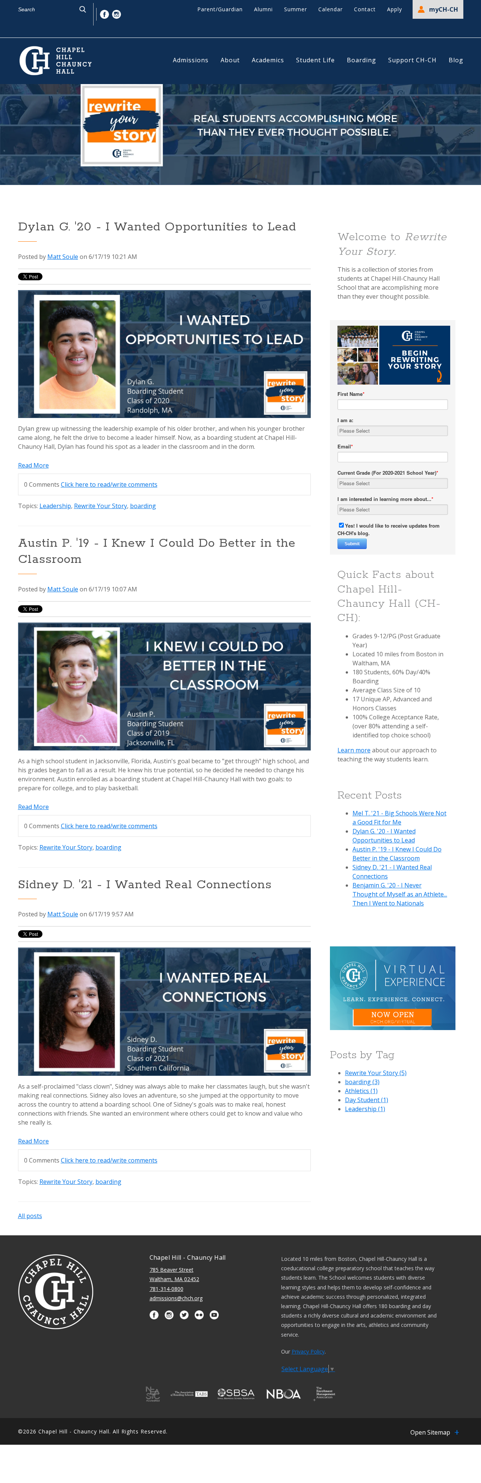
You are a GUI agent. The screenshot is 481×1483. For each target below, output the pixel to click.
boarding (143, 506)
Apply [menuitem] (394, 9)
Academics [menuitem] (268, 60)
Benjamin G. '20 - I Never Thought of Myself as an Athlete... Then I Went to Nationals (399, 894)
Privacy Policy (308, 1351)
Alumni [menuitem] (263, 9)
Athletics (361, 1091)
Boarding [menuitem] (361, 60)
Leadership (55, 506)
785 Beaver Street (172, 1269)
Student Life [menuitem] (315, 60)
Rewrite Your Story (100, 506)
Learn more (354, 750)
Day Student (366, 1100)
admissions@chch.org (176, 1298)
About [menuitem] (230, 60)
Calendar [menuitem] (330, 9)
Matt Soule (62, 257)
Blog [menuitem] (456, 60)
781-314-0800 (166, 1288)
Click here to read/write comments (109, 484)
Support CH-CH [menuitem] (412, 60)
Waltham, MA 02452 (174, 1279)
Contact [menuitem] (365, 9)
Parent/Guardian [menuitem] (220, 9)
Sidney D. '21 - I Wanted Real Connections (145, 885)
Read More (33, 465)
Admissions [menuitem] (191, 60)
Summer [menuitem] (295, 9)
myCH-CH (443, 9)
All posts (30, 1216)
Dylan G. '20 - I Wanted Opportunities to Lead (157, 227)
